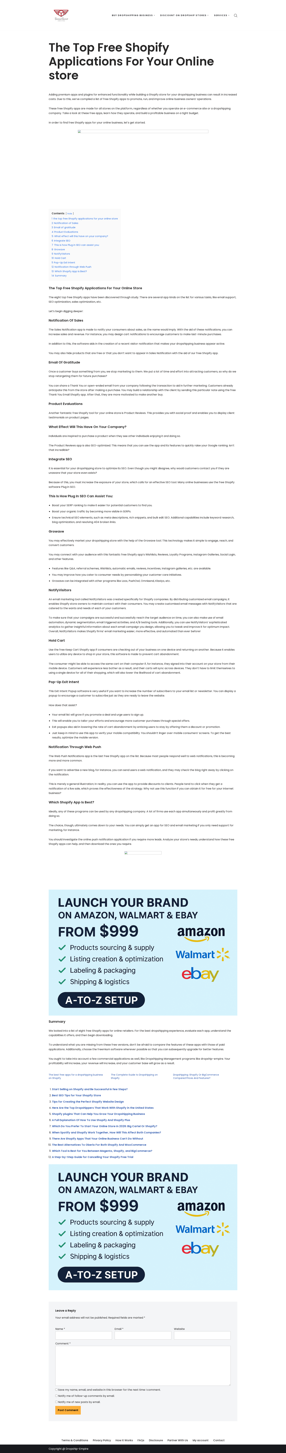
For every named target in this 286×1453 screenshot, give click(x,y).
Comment (63, 1343)
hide (69, 213)
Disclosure (156, 1440)
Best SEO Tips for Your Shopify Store (76, 1095)
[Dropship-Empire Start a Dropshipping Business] (61, 15)
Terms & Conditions (74, 1440)
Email (119, 1329)
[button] (154, 15)
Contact (219, 1440)
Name (60, 1329)
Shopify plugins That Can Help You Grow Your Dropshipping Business (98, 1114)
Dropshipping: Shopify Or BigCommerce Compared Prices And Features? (196, 1076)
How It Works (124, 1440)
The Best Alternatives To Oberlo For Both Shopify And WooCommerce (99, 1145)
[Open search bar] (235, 15)
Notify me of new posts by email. (79, 1402)
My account (201, 1440)
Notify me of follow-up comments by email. (86, 1396)
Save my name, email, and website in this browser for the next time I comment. (109, 1390)
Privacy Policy (102, 1440)
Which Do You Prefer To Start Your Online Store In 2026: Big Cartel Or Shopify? (104, 1126)
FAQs (141, 1440)
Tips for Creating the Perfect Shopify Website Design (88, 1102)
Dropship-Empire (77, 1449)
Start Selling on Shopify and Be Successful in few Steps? (90, 1089)
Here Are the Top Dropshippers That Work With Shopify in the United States (103, 1108)
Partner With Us (177, 1440)
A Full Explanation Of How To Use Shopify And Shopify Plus (91, 1120)
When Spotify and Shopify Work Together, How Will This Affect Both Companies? (106, 1132)
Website (179, 1329)
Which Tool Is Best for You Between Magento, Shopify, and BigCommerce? (102, 1151)
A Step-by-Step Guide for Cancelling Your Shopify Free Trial (92, 1157)
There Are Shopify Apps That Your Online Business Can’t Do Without (97, 1139)
